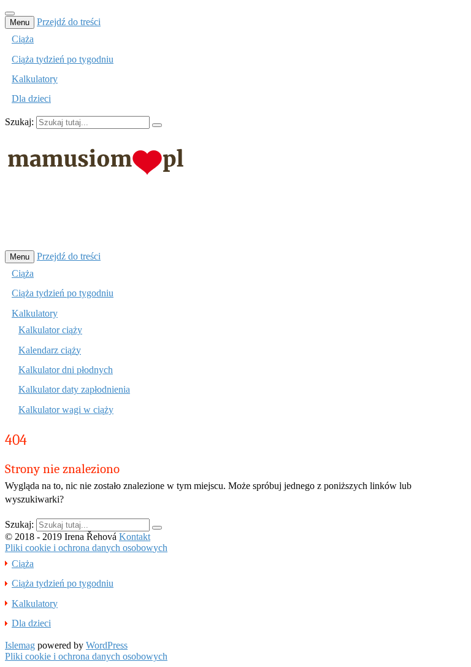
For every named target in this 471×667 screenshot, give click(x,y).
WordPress (107, 645)
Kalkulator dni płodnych (65, 369)
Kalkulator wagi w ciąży (65, 409)
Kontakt (134, 536)
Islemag (20, 645)
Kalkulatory (35, 79)
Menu (19, 22)
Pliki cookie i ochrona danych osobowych (86, 547)
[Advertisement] (228, 220)
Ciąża (23, 39)
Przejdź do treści (69, 22)
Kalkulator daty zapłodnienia (74, 389)
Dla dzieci (31, 98)
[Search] (157, 125)
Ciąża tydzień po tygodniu (62, 59)
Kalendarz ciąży (49, 350)
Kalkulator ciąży (50, 330)
